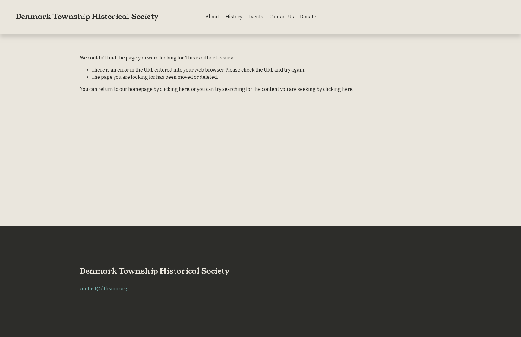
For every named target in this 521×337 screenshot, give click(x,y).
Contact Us (282, 17)
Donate (308, 17)
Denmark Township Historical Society (87, 16)
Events (255, 17)
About (212, 17)
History (234, 17)
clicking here (174, 89)
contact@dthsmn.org (103, 288)
